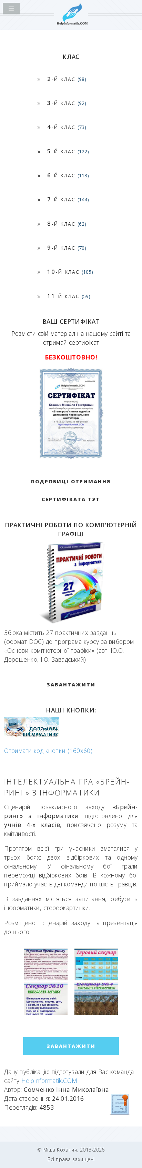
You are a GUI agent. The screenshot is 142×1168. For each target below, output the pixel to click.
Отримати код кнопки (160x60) (48, 750)
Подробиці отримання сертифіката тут (71, 490)
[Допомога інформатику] (31, 735)
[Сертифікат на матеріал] (120, 1104)
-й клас (66, 79)
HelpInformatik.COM (49, 1080)
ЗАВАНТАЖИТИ (71, 684)
